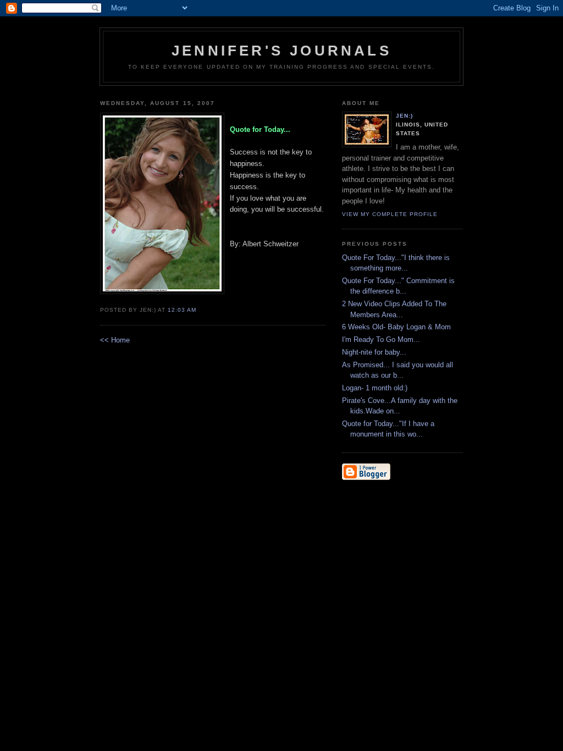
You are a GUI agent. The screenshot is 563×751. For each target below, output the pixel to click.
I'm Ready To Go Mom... (381, 339)
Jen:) (404, 116)
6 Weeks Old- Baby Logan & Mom (396, 327)
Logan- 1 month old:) (374, 388)
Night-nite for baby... (374, 352)
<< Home (115, 340)
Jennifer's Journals (281, 50)
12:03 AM (182, 310)
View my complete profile (390, 214)
